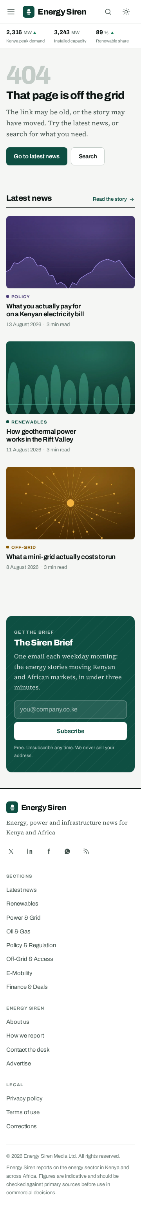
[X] (11, 851)
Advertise (18, 1063)
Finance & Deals (27, 987)
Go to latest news (37, 156)
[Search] (108, 11)
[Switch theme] (126, 11)
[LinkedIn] (29, 851)
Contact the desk (28, 1050)
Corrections (21, 1126)
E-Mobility (19, 973)
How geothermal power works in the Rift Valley (41, 435)
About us (17, 1022)
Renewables (29, 422)
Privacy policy (24, 1098)
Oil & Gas (18, 931)
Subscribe (70, 731)
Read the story (110, 199)
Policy (20, 296)
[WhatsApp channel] (67, 851)
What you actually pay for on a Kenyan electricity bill (45, 310)
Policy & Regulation (31, 945)
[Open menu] (11, 11)
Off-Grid (23, 547)
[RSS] (86, 851)
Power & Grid (23, 918)
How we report (25, 1035)
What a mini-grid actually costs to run (61, 557)
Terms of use (23, 1112)
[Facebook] (48, 851)
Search (88, 156)
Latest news (21, 890)
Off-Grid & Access (29, 959)
